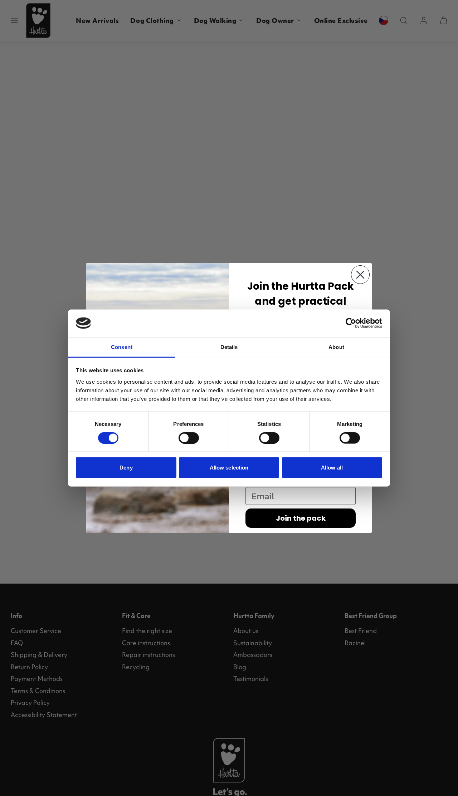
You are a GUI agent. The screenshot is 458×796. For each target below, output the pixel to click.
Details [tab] (229, 347)
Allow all (332, 468)
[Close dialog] (360, 275)
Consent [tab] (121, 347)
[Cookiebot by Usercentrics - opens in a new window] (351, 323)
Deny (126, 468)
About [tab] (336, 347)
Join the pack (301, 518)
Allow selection (229, 468)
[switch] (189, 438)
